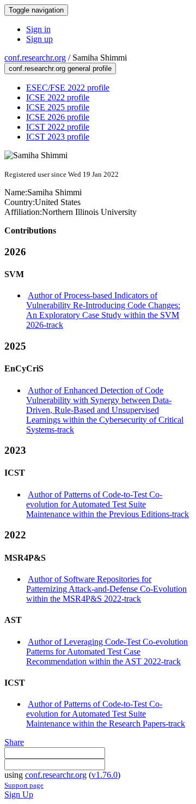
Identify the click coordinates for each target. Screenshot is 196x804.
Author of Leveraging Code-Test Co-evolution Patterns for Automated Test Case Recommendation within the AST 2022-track (107, 651)
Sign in (38, 29)
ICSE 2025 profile (57, 107)
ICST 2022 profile (57, 126)
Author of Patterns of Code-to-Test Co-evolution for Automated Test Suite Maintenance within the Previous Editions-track (107, 504)
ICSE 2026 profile (57, 117)
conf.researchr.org (35, 57)
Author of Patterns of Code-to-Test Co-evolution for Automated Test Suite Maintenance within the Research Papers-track (105, 713)
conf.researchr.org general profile (60, 68)
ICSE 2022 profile (57, 97)
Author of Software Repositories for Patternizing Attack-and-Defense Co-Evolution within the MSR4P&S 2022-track (106, 588)
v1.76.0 (104, 774)
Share (14, 742)
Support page (24, 785)
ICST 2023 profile (57, 136)
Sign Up (18, 794)
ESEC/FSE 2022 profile (67, 87)
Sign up (39, 39)
